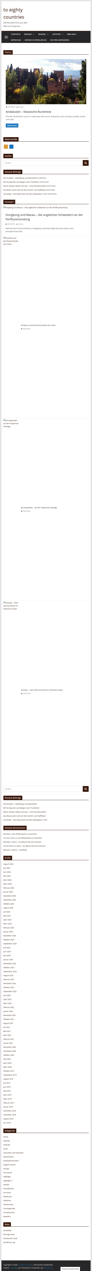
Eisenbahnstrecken (11, 1161)
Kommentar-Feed (10, 1238)
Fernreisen (7, 1172)
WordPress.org (9, 1242)
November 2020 (9, 1051)
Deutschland (8, 1157)
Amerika (6, 1145)
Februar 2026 (8, 888)
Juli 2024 (6, 947)
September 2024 (10, 943)
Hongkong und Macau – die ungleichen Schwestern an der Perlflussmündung (44, 217)
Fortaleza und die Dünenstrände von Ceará (38, 325)
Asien (5, 1149)
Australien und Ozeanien (13, 1153)
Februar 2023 (8, 979)
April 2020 (7, 1063)
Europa (6, 1169)
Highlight (7, 1176)
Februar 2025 (8, 928)
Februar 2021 (8, 1039)
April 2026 (7, 880)
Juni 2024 (7, 951)
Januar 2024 (8, 959)
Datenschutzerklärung (35, 40)
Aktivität (56, 34)
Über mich (71, 34)
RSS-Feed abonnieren (59, 40)
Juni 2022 (7, 995)
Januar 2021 (8, 1043)
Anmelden (7, 1230)
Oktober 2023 (8, 967)
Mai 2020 (7, 1059)
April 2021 (7, 1035)
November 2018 (9, 1115)
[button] (33, 34)
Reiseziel (42, 34)
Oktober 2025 (8, 904)
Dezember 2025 (9, 896)
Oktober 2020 (8, 1055)
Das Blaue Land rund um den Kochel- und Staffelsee (24, 190)
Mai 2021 (7, 1031)
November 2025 (9, 900)
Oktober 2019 (8, 1071)
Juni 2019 (7, 1087)
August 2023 (8, 975)
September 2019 (10, 1075)
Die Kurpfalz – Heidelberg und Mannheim (20, 178)
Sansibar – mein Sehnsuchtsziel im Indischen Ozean (42, 690)
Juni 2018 (7, 1123)
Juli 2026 (6, 868)
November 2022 (9, 983)
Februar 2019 (8, 1103)
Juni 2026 (7, 872)
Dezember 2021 (9, 1015)
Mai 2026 (7, 876)
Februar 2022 (8, 1007)
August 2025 (8, 908)
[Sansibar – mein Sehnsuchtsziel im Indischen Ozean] (11, 691)
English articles (9, 1165)
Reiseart (28, 34)
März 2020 (7, 1067)
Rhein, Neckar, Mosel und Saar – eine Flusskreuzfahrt (24, 186)
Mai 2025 (7, 916)
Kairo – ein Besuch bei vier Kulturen (27, 842)
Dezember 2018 (9, 1111)
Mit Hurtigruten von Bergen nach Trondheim (21, 182)
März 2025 (7, 924)
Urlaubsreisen (9, 1212)
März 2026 (7, 884)
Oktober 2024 (8, 939)
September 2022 (10, 991)
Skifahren (7, 1200)
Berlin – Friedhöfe (20, 850)
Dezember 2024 (9, 935)
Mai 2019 (7, 1091)
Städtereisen (8, 1204)
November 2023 (9, 963)
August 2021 (8, 1023)
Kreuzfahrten (8, 1188)
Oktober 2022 (8, 987)
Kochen (6, 1184)
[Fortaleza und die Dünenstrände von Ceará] (11, 327)
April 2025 (7, 920)
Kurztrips (7, 1192)
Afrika (5, 1137)
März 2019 (7, 1099)
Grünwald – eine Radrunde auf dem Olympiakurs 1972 (25, 194)
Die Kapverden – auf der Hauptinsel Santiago (39, 507)
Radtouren (7, 1196)
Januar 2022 (8, 1011)
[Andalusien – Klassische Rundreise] (46, 81)
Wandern (7, 1216)
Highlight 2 (7, 1180)
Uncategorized (9, 1208)
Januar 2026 (8, 892)
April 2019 (7, 1095)
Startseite (15, 34)
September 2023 (10, 971)
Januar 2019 (8, 1107)
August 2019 (8, 1079)
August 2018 (8, 1119)
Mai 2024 (7, 955)
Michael (20, 107)
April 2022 (7, 999)
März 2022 (7, 1003)
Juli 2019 (6, 1083)
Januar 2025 (8, 932)
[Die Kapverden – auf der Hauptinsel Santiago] (11, 509)
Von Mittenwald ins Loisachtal (25, 834)
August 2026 (8, 864)
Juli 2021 (6, 1027)
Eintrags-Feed (8, 1234)
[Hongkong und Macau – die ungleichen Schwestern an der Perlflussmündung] (46, 207)
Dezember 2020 (9, 1047)
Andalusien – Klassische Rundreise (28, 112)
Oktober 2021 (8, 1019)
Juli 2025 (6, 912)
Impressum (16, 40)
